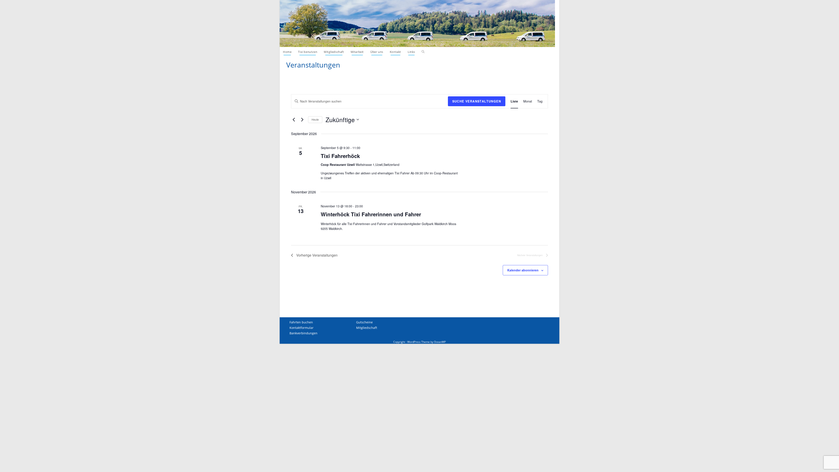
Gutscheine (364, 322)
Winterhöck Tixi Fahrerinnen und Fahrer (371, 214)
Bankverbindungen (303, 333)
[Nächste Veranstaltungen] (302, 119)
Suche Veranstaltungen (476, 101)
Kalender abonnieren (523, 270)
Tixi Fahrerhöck (340, 156)
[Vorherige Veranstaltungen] (293, 119)
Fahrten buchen (301, 322)
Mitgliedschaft (366, 328)
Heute (315, 119)
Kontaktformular (301, 328)
